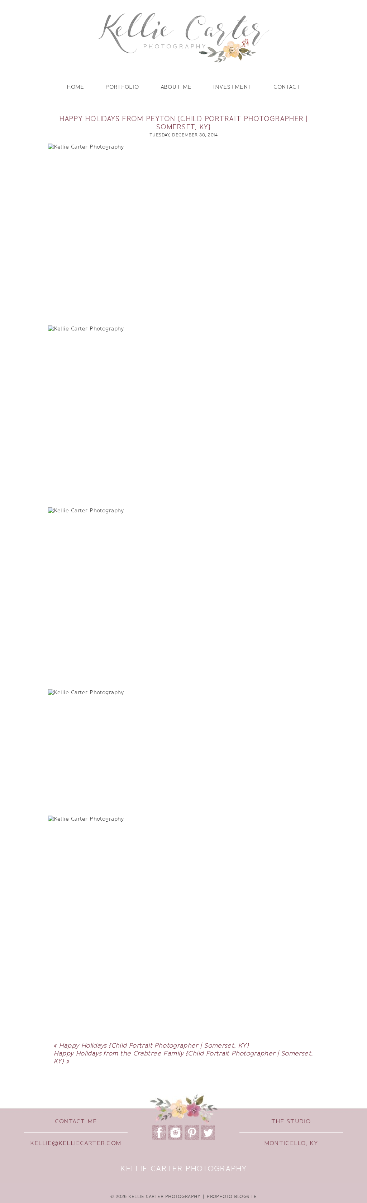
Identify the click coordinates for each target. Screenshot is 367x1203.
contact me (76, 1121)
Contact (286, 87)
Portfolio (122, 87)
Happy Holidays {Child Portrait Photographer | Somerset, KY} (154, 1045)
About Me (176, 87)
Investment (232, 87)
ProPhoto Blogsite (232, 1196)
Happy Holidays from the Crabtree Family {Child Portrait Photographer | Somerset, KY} (183, 1057)
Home (75, 87)
